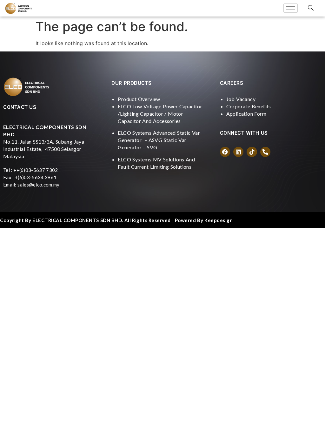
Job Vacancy (240, 99)
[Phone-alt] (265, 152)
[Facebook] (225, 152)
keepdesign (218, 220)
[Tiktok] (252, 152)
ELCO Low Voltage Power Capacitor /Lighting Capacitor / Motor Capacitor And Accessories (160, 113)
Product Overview (139, 99)
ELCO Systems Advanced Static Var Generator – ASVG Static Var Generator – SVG (159, 140)
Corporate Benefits (248, 106)
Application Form (246, 114)
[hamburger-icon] (290, 8)
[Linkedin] (238, 152)
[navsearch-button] (310, 8)
